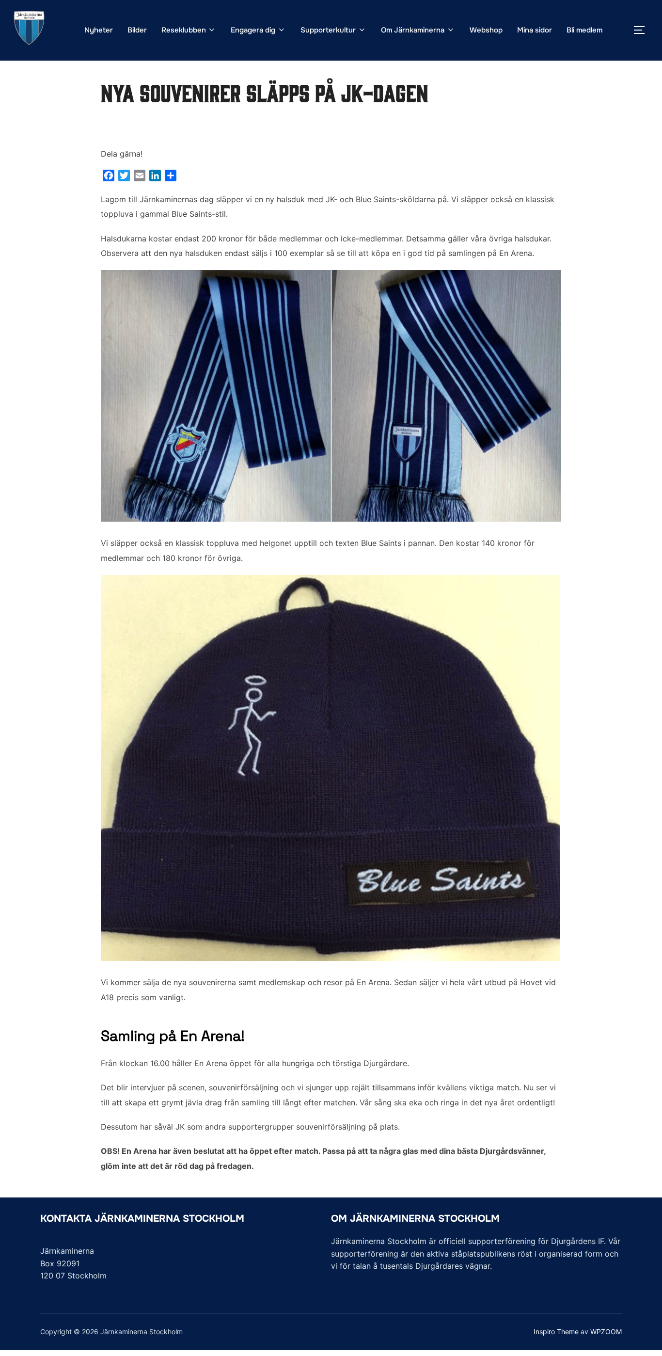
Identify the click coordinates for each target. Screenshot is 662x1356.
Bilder (137, 30)
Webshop (486, 30)
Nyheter (98, 30)
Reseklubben (183, 30)
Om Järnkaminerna (412, 30)
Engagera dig (253, 30)
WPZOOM (606, 1331)
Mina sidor (534, 30)
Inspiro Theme (556, 1331)
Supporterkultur (328, 30)
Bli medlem (584, 30)
